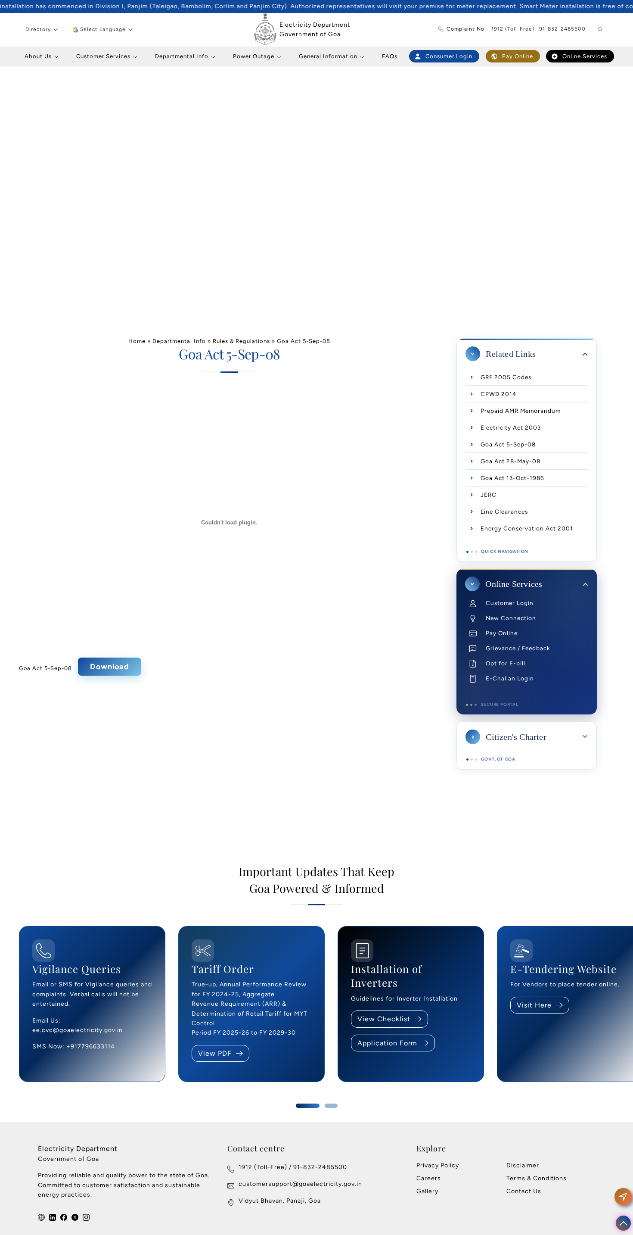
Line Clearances (504, 511)
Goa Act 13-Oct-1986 (512, 477)
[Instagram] (86, 1218)
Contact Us (523, 1191)
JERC (488, 494)
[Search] (600, 29)
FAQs (389, 56)
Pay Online (517, 56)
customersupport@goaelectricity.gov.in (300, 1184)
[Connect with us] (41, 1218)
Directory (38, 29)
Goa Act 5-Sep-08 (45, 668)
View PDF (215, 1053)
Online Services (584, 56)
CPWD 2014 (498, 393)
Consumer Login (448, 56)
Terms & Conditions (536, 1179)
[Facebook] (63, 1218)
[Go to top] (623, 1223)
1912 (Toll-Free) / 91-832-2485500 (293, 1167)
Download (109, 666)
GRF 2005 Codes (506, 377)
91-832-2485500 (562, 28)
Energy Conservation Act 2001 (527, 528)
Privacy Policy (437, 1166)
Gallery (427, 1191)
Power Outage (253, 56)
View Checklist (383, 1019)
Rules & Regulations (241, 341)
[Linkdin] (52, 1218)
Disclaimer (522, 1166)
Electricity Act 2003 (511, 427)
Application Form (387, 1043)
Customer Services (103, 56)
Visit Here (534, 1005)
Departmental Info (181, 56)
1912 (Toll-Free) (512, 28)
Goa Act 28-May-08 (510, 461)
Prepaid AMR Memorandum (521, 410)
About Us (38, 56)
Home (137, 341)
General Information (328, 56)
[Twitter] (74, 1218)
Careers (428, 1179)
